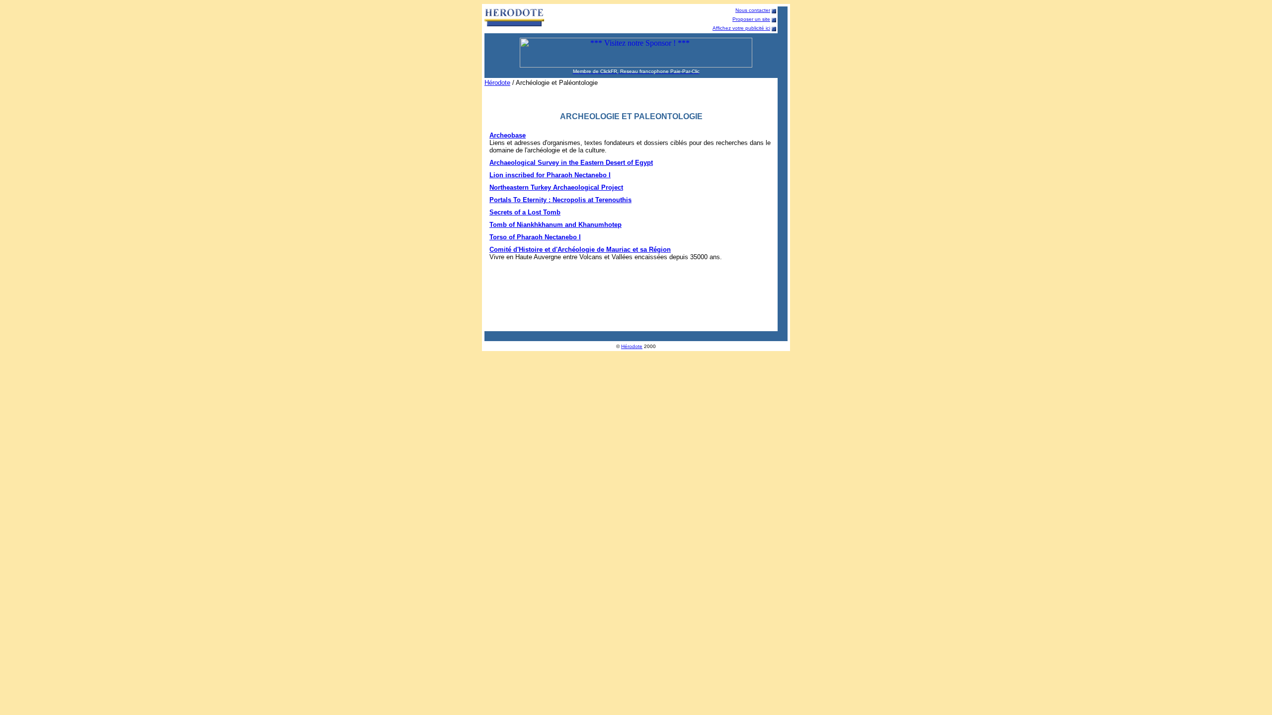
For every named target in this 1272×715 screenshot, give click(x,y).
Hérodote (497, 82)
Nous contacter (752, 10)
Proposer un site (751, 19)
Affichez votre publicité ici (741, 28)
